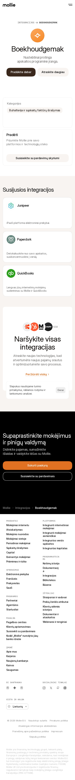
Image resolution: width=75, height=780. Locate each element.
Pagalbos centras (16, 622)
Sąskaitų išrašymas (17, 547)
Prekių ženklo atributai (55, 601)
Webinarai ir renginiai (55, 621)
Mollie (6, 508)
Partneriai (11, 600)
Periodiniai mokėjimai (18, 543)
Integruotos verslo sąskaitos (53, 542)
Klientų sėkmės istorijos (51, 608)
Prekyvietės (13, 583)
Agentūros (12, 604)
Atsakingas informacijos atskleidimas (37, 726)
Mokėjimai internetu (17, 525)
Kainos (10, 665)
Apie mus (11, 651)
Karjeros (11, 656)
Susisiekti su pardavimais (20, 631)
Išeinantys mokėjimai (18, 556)
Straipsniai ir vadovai (55, 597)
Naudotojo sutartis (37, 720)
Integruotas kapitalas (55, 548)
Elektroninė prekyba (17, 574)
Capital (10, 552)
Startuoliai (12, 609)
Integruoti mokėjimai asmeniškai (55, 534)
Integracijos (26, 22)
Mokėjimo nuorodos (17, 534)
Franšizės (11, 578)
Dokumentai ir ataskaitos (51, 616)
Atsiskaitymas (14, 529)
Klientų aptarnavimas (18, 626)
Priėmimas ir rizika (16, 561)
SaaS (9, 587)
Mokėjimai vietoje (16, 538)
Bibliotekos (49, 580)
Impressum (57, 731)
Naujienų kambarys (17, 660)
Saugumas (12, 669)
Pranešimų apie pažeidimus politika (30, 731)
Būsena (47, 584)
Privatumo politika (59, 720)
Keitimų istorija (51, 563)
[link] (27, 326)
